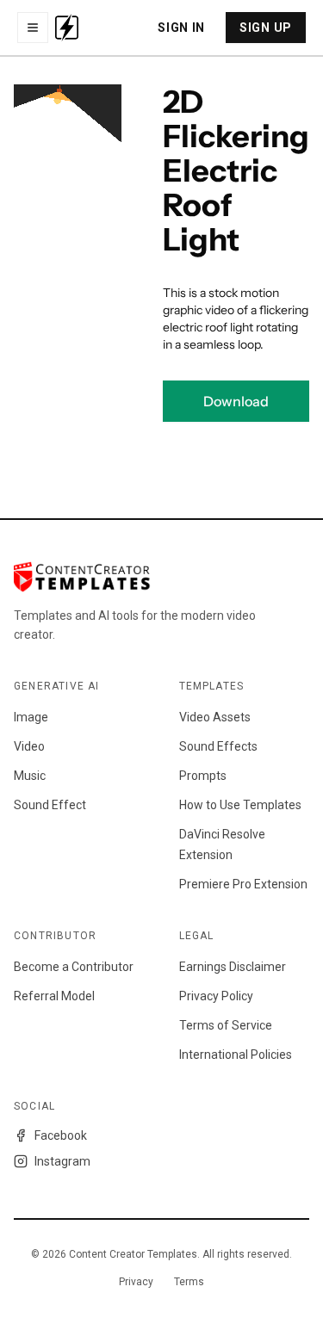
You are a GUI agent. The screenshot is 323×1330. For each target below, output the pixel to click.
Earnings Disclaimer (232, 967)
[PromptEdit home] (66, 27)
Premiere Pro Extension (243, 884)
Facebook (60, 1135)
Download (236, 401)
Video (29, 746)
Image (31, 717)
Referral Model (54, 996)
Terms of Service (225, 1025)
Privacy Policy (216, 996)
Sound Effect (50, 805)
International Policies (235, 1054)
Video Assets (215, 717)
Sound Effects (218, 746)
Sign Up (265, 27)
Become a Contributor (74, 967)
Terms (189, 1282)
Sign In (181, 27)
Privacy (136, 1282)
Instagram (62, 1161)
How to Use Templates (240, 805)
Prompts (203, 776)
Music (30, 776)
